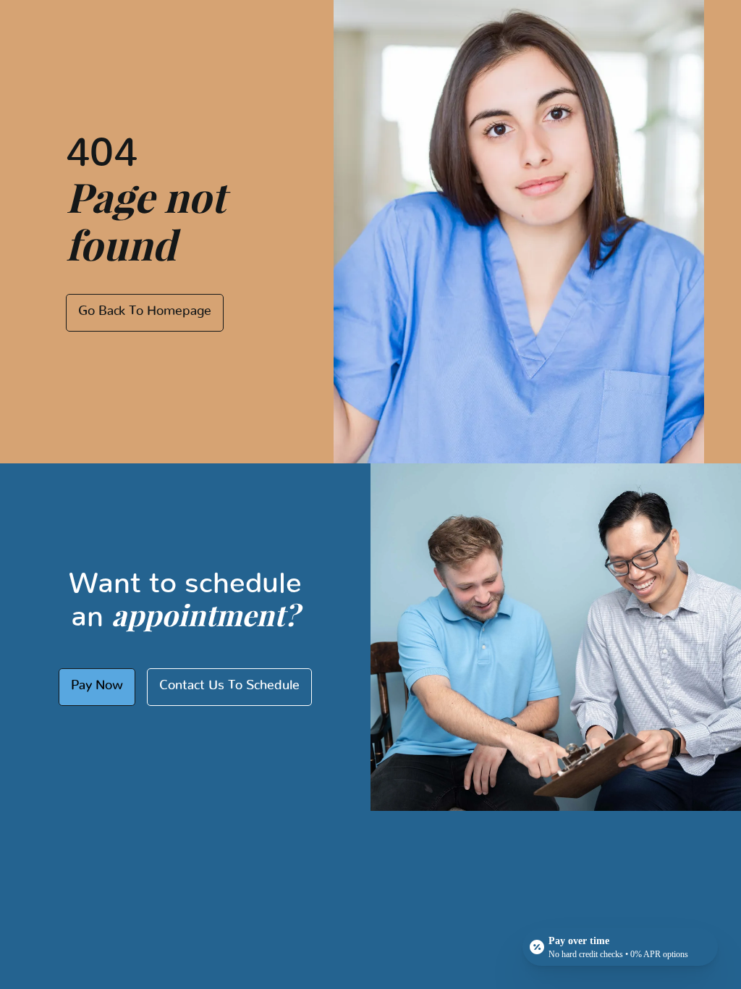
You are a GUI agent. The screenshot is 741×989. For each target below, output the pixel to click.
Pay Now (97, 685)
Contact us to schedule (229, 685)
